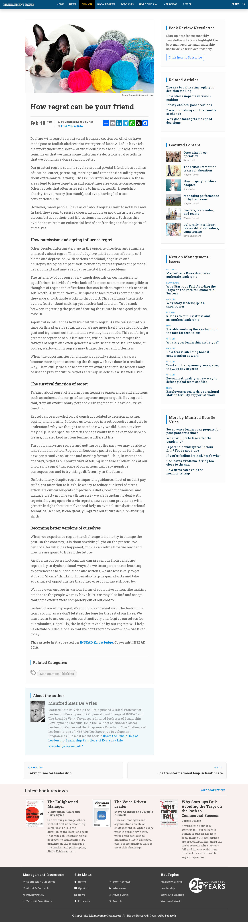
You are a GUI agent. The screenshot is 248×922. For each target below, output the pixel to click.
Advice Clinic (121, 894)
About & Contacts (37, 888)
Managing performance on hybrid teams (201, 197)
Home (60, 4)
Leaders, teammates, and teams (199, 211)
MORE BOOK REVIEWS (212, 790)
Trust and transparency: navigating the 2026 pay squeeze (193, 367)
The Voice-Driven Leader (130, 804)
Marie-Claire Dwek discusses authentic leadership (188, 274)
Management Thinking (57, 674)
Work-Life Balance (172, 894)
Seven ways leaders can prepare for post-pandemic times (193, 431)
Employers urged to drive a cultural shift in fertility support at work (192, 393)
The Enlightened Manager (62, 804)
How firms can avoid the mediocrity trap (184, 471)
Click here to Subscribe (185, 57)
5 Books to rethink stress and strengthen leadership (188, 317)
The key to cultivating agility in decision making (190, 89)
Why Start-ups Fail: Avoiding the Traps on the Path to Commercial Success (191, 289)
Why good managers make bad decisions (189, 120)
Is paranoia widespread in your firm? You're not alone (189, 448)
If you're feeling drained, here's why (193, 456)
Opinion (87, 4)
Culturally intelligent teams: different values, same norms (201, 228)
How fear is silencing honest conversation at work (187, 353)
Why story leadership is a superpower (185, 304)
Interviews (170, 4)
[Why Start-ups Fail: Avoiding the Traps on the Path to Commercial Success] (171, 831)
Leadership (168, 888)
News (72, 4)
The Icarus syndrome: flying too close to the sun (190, 462)
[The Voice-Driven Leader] (103, 826)
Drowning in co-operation (196, 154)
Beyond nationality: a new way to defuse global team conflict (191, 380)
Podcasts (127, 4)
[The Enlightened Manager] (36, 828)
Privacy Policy (35, 894)
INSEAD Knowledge (96, 642)
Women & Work (170, 901)
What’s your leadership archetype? (192, 342)
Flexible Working (171, 881)
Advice (187, 4)
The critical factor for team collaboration (200, 168)
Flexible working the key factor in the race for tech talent (192, 331)
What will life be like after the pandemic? (189, 439)
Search (117, 901)
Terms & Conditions (39, 901)
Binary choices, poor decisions (189, 105)
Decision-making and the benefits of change (191, 112)
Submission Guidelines (40, 881)
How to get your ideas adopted (200, 183)
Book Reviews (106, 4)
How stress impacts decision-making (188, 97)
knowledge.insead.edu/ (65, 746)
